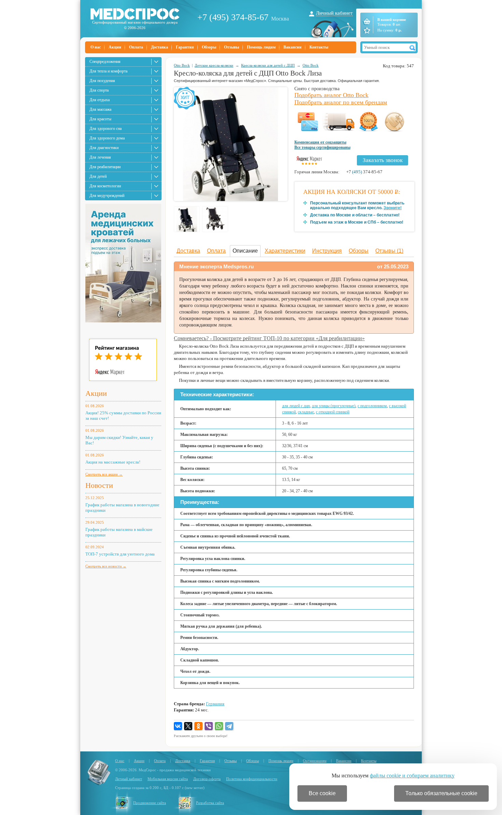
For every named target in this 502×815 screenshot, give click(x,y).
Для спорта (99, 90)
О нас (95, 47)
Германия (215, 703)
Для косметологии (105, 186)
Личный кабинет (334, 13)
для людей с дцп (296, 405)
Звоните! (393, 207)
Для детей (98, 176)
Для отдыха (99, 99)
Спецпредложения (105, 61)
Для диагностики (103, 147)
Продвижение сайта (149, 803)
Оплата (136, 47)
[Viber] (209, 726)
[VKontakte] (178, 726)
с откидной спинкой (332, 412)
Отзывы (231, 47)
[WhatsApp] (219, 726)
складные (306, 412)
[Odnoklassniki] (198, 726)
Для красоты (100, 119)
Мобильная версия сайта (168, 779)
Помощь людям (261, 47)
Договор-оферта (207, 779)
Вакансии (292, 47)
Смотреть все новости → (105, 566)
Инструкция (327, 251)
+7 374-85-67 (364, 171)
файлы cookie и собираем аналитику (412, 775)
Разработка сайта (210, 803)
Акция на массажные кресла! (112, 462)
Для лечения (100, 157)
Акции (115, 47)
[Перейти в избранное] (366, 30)
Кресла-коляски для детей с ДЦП (268, 65)
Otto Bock (182, 65)
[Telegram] (229, 726)
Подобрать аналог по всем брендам (340, 102)
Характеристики (285, 251)
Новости (99, 485)
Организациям (314, 761)
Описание (245, 251)
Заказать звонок (383, 160)
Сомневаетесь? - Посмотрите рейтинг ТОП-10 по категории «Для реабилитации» (269, 338)
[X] (188, 726)
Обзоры (209, 47)
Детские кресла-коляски (214, 65)
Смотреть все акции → (104, 474)
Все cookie (322, 793)
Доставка (159, 47)
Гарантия (185, 47)
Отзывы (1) (389, 251)
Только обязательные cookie (441, 793)
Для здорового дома (107, 138)
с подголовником (372, 405)
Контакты (318, 47)
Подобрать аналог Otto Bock (331, 95)
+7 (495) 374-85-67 (232, 17)
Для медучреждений (106, 195)
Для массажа (100, 109)
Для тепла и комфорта (108, 71)
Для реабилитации (105, 166)
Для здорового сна (105, 128)
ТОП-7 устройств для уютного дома (120, 554)
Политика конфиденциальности (251, 779)
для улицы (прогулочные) (333, 405)
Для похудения (102, 80)
